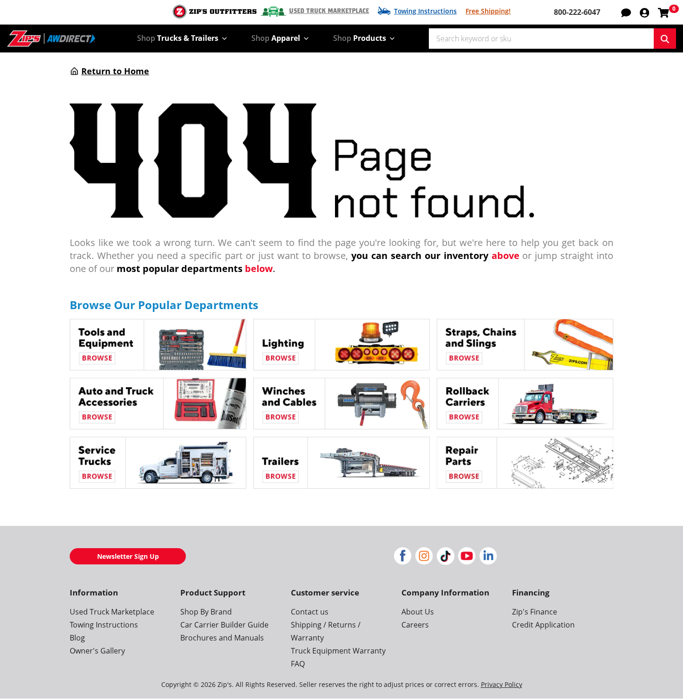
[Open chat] (626, 12)
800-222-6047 (577, 12)
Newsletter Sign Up (128, 556)
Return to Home (115, 71)
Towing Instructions (425, 10)
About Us (417, 612)
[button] (644, 12)
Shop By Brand (206, 612)
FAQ (298, 664)
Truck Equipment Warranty (338, 651)
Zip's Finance (534, 612)
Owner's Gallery (97, 651)
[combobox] (541, 38)
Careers (415, 625)
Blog (77, 638)
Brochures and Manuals (222, 638)
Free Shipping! (488, 10)
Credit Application (543, 625)
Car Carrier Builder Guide (224, 625)
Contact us (309, 612)
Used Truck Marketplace (329, 11)
